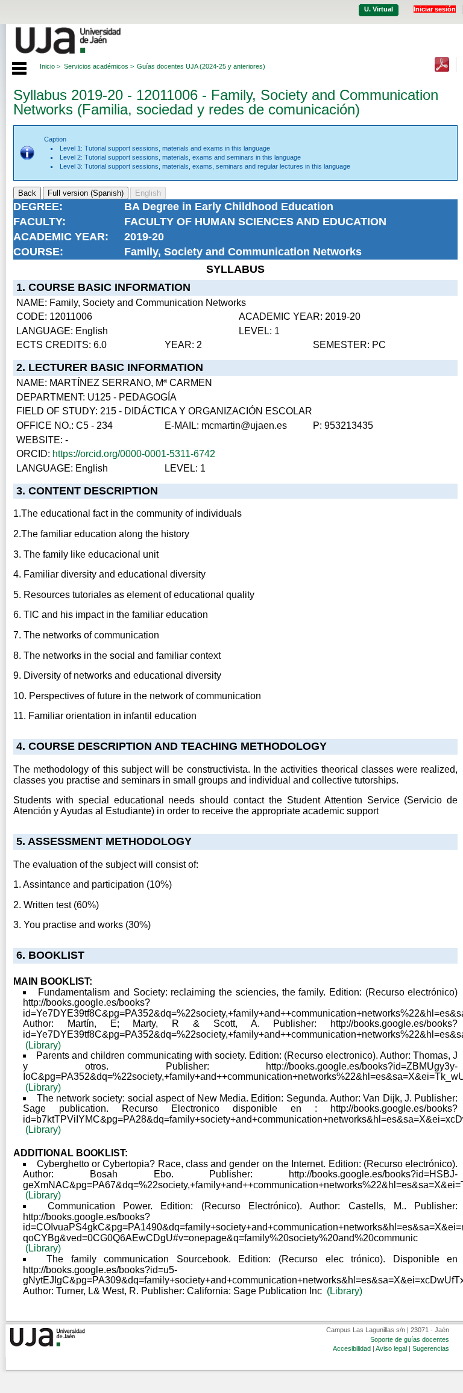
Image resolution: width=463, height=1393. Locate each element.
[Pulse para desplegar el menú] (13, 66)
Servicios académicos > (99, 66)
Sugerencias (430, 1348)
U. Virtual (378, 9)
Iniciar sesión (435, 9)
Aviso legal (391, 1348)
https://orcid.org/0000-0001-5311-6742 (133, 454)
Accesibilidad (352, 1348)
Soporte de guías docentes (409, 1339)
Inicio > (50, 66)
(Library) (43, 1045)
